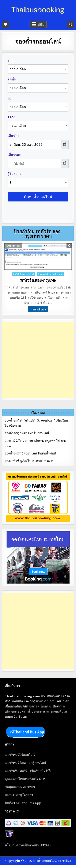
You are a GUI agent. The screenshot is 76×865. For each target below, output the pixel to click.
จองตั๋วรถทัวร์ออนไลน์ (20, 755)
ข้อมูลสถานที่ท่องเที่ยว (20, 787)
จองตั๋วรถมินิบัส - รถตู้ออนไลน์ (25, 763)
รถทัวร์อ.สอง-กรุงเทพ (38, 280)
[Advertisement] (38, 360)
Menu (41, 24)
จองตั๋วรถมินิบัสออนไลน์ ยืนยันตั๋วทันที (30, 453)
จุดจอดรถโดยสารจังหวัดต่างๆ (25, 779)
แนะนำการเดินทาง (52, 274)
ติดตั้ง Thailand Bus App (23, 803)
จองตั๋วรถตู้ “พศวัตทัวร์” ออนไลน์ (26, 433)
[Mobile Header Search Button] (70, 24)
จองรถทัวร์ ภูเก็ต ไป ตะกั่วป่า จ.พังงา (29, 461)
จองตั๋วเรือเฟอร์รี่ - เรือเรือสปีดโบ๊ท (28, 771)
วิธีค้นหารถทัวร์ (25, 274)
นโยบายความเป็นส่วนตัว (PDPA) (27, 845)
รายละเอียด (37, 309)
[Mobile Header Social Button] (5, 24)
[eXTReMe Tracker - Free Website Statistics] (9, 837)
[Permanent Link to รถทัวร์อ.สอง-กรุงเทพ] (38, 256)
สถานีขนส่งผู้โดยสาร (19, 795)
